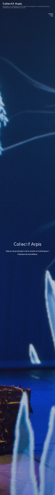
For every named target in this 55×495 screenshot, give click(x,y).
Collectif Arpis (12, 3)
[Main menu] (50, 15)
